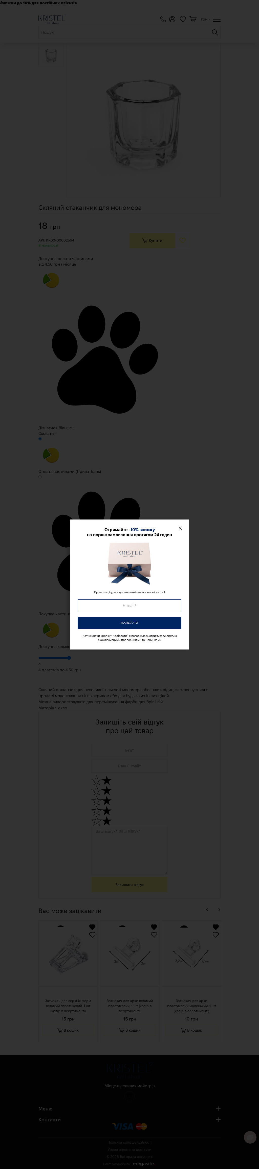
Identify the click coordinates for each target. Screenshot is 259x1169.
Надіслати (129, 623)
